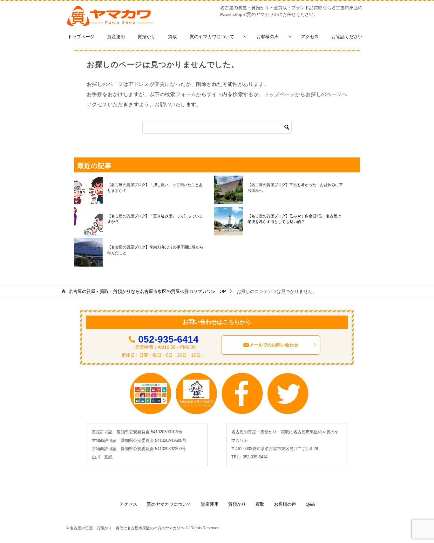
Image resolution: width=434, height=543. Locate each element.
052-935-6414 (168, 339)
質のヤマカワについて (212, 36)
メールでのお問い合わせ (273, 344)
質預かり (146, 36)
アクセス (310, 36)
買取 (172, 36)
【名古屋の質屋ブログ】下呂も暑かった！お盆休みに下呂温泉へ (295, 188)
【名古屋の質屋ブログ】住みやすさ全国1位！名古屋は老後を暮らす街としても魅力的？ (294, 219)
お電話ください (347, 36)
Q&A (310, 504)
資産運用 (116, 36)
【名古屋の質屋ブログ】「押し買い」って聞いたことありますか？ (155, 188)
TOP (147, 291)
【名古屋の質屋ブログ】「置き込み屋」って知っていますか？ (155, 219)
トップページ (81, 36)
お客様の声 (267, 36)
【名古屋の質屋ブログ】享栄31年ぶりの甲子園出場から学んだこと (155, 250)
